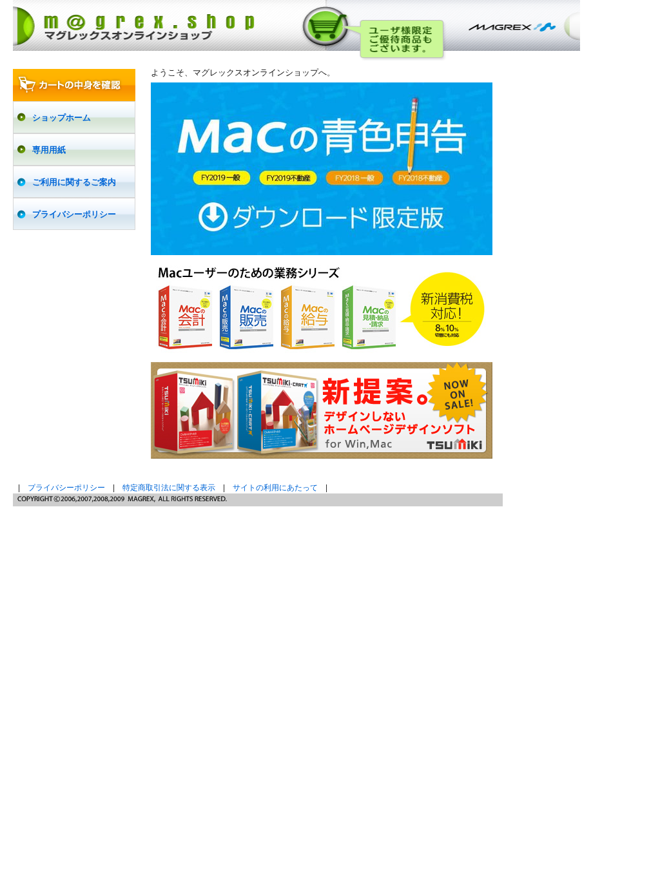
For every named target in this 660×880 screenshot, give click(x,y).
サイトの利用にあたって (275, 488)
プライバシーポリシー (66, 488)
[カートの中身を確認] (74, 85)
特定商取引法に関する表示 (168, 488)
